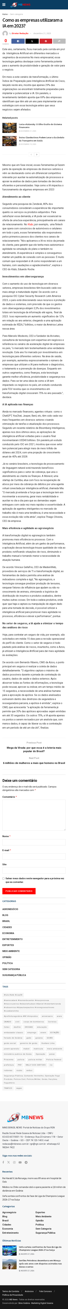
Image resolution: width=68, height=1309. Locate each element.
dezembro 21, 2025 (28, 131)
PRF (20, 1065)
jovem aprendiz (11, 1049)
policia (21, 1060)
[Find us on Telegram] (26, 1162)
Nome (6, 836)
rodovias (8, 1070)
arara (59, 1016)
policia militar (35, 1060)
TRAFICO (8, 1088)
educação (42, 1027)
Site (4, 864)
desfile (17, 1027)
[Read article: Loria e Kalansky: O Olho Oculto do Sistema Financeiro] (9, 128)
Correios (52, 1022)
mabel (26, 1049)
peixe (52, 1054)
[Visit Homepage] (20, 5)
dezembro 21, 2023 (42, 33)
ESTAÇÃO (54, 1033)
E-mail (6, 850)
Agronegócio (10, 909)
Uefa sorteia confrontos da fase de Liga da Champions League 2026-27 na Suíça (40, 1249)
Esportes (8, 945)
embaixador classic (13, 1033)
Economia (8, 933)
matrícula (38, 1049)
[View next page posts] (36, 154)
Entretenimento (12, 939)
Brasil (6, 921)
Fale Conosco (45, 1291)
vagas (19, 1088)
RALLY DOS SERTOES (36, 1065)
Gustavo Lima (48, 1043)
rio (51, 1065)
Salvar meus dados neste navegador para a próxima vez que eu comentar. (35, 880)
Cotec (7, 1027)
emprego (31, 1033)
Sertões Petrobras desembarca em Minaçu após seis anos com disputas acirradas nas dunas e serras (40, 1263)
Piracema (8, 1060)
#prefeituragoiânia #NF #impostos (21, 1016)
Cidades (7, 927)
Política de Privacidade (12, 1295)
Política (7, 963)
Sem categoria (16, 14)
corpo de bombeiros (34, 1022)
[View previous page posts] (31, 154)
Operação (40, 1054)
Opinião (6, 957)
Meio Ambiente (11, 951)
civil (17, 1022)
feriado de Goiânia (13, 1038)
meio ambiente (54, 1049)
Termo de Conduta (10, 1291)
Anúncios (29, 1291)
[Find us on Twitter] (8, 1162)
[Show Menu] (3, 4)
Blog (5, 915)
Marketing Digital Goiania (42, 1303)
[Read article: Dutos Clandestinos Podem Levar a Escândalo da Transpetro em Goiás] (9, 141)
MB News (13, 1299)
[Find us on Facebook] (3, 1162)
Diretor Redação (20, 33)
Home (5, 14)
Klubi (30, 224)
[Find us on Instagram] (14, 1162)
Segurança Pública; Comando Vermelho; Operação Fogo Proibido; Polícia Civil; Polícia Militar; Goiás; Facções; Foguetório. (32, 1079)
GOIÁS (50, 1038)
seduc (29, 1070)
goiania (39, 1038)
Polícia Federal (53, 1060)
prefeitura (9, 1065)
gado (28, 1038)
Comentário (9, 796)
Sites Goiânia (24, 1303)
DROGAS (29, 1027)
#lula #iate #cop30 (13, 995)
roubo (19, 1070)
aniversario (47, 1016)
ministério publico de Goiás (18, 1054)
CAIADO (7, 1022)
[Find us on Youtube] (20, 1162)
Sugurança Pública (14, 975)
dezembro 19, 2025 (28, 144)
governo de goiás (28, 1043)
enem (43, 1033)
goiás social (10, 1043)
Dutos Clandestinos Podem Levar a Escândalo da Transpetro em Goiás (41, 139)
